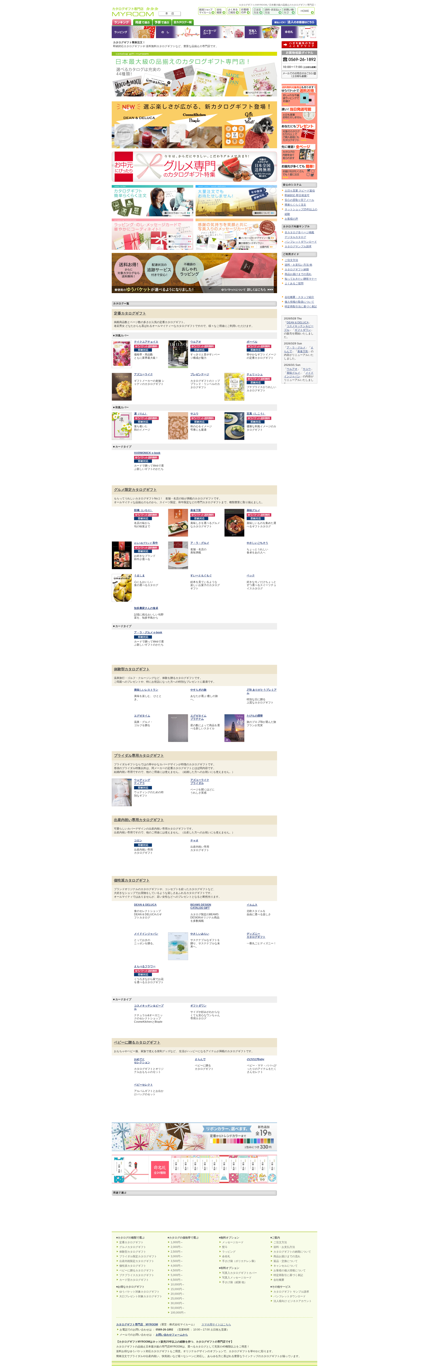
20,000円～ (178, 1293)
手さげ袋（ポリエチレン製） (239, 1261)
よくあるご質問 (233, 11)
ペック (251, 575)
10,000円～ (178, 1284)
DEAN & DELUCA (298, 322)
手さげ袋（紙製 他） (234, 1282)
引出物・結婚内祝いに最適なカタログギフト (138, 1205)
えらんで (200, 1059)
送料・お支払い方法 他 (298, 264)
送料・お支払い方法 (272, 11)
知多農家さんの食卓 (146, 608)
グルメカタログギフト (132, 1247)
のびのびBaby (255, 1059)
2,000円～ (177, 1247)
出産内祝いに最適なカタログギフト (194, 1205)
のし (178, 32)
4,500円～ (177, 1270)
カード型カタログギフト (134, 1279)
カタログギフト (307, 11)
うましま (139, 575)
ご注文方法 (256, 11)
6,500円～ (177, 1279)
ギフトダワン (303, 330)
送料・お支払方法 (284, 1247)
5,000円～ (177, 1275)
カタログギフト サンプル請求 (291, 1291)
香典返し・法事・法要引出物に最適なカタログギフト (194, 1220)
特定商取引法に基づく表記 (301, 306)
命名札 (299, 32)
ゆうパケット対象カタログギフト (139, 1291)
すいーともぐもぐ (201, 575)
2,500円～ (177, 1251)
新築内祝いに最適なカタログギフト (138, 1220)
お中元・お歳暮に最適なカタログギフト (250, 1220)
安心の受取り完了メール (299, 200)
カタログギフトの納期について (292, 1251)
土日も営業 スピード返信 (300, 190)
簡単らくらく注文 (295, 204)
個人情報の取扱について (299, 301)
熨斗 (224, 1247)
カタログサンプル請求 (298, 246)
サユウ (307, 369)
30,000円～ (178, 1303)
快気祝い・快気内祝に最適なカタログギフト (250, 1205)
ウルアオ (292, 369)
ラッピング (134, 32)
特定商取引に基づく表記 (288, 1275)
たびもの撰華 (255, 715)
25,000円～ (178, 1298)
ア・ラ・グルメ (199, 542)
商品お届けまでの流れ (298, 274)
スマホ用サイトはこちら (216, 1324)
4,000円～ (177, 1265)
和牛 (146, 542)
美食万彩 (195, 510)
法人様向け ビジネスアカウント (292, 1301)
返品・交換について (285, 1261)
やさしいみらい (199, 933)
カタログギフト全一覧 (183, 21)
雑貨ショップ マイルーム (200, 11)
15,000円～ (178, 1289)
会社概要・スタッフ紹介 (299, 297)
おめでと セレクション (142, 1061)
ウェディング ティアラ (142, 781)
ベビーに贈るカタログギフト (137, 1042)
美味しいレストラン (146, 689)
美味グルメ (253, 510)
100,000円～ (178, 1312)
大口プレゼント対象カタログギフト (140, 1296)
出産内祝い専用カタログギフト (139, 820)
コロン (138, 840)
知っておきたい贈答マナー (301, 278)
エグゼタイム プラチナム (198, 717)
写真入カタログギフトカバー (239, 1272)
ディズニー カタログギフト (256, 935)
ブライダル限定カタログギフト (138, 1256)
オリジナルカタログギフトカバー (262, 32)
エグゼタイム (142, 715)
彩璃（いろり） (143, 510)
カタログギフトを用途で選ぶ (141, 21)
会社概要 (220, 11)
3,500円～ (177, 1261)
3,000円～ (177, 1256)
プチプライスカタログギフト (136, 1275)
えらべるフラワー (145, 966)
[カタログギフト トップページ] (135, 14)
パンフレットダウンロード (301, 241)
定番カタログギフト (130, 313)
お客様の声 (245, 11)
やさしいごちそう (257, 542)
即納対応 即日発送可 (297, 195)
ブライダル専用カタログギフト (139, 755)
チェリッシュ (255, 374)
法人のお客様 (285, 21)
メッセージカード (222, 32)
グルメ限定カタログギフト (135, 490)
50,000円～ (178, 1308)
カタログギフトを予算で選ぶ (162, 21)
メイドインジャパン (146, 933)
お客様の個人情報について (289, 1270)
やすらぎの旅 (198, 689)
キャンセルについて (285, 1265)
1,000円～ (177, 1242)
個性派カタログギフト (132, 880)
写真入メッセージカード (237, 1277)
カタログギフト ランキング (121, 21)
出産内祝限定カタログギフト (136, 1261)
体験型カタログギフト (132, 669)
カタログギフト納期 (297, 269)
